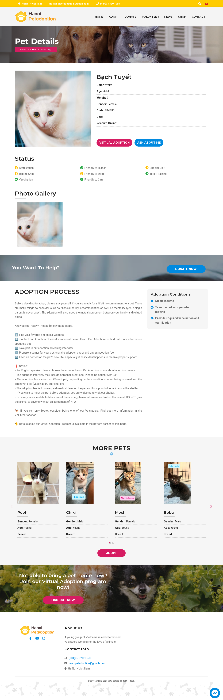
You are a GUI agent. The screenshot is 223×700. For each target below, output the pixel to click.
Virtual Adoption (114, 142)
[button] (215, 694)
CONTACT (198, 16)
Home (23, 49)
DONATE (130, 16)
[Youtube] (37, 638)
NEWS (168, 16)
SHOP (182, 16)
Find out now (63, 600)
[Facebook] (30, 638)
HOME (99, 16)
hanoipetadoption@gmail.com (71, 3)
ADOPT (114, 16)
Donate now (186, 269)
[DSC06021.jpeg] (40, 224)
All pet (33, 49)
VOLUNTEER (150, 16)
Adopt (111, 553)
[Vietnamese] (206, 4)
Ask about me (149, 142)
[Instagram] (44, 638)
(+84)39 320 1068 (110, 3)
